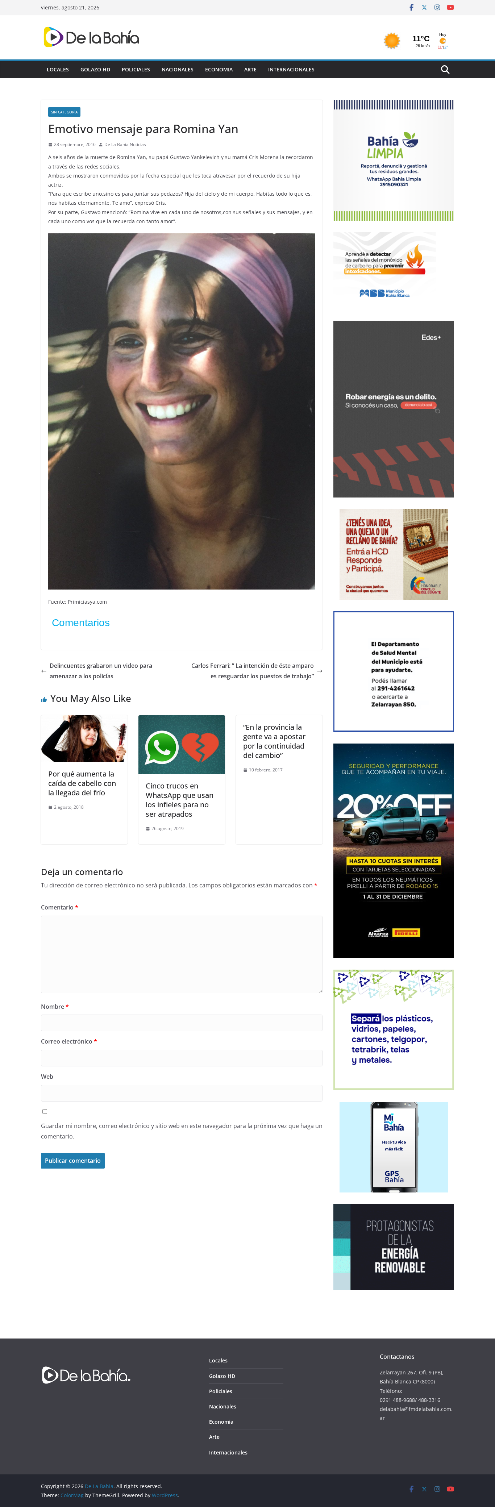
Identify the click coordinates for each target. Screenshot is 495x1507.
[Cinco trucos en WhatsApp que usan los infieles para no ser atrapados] (181, 720)
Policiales (136, 69)
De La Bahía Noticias (125, 144)
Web (47, 1077)
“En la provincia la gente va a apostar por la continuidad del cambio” (274, 741)
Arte (250, 69)
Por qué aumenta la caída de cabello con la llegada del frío (82, 783)
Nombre (55, 1007)
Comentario (59, 907)
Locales (58, 69)
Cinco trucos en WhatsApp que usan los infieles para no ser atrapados (179, 800)
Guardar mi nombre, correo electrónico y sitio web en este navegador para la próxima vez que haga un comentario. (182, 1131)
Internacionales (291, 69)
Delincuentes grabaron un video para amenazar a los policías (101, 671)
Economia (219, 69)
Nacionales (178, 69)
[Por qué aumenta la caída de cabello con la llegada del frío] (84, 720)
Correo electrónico (69, 1041)
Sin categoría (64, 112)
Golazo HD (95, 69)
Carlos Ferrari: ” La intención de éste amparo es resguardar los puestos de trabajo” (252, 671)
